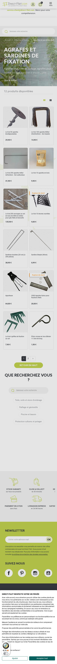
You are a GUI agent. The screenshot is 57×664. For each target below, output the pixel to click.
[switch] (5, 653)
